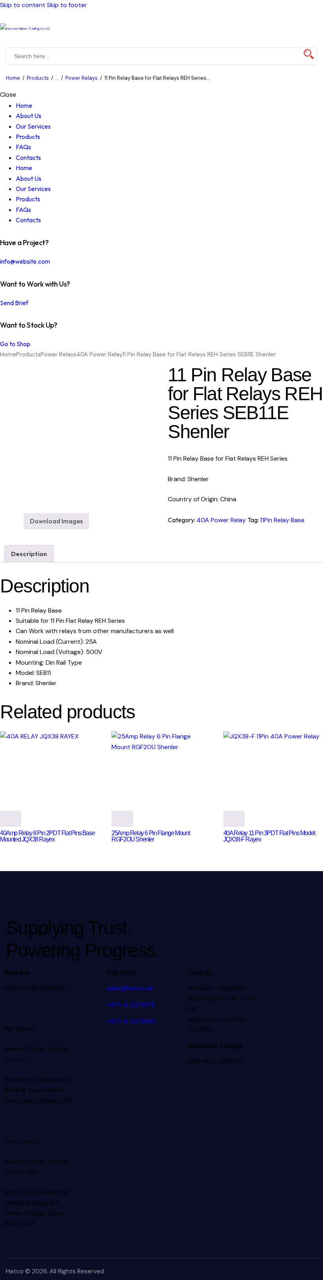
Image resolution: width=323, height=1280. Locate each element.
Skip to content (22, 5)
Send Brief (14, 303)
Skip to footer (67, 5)
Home (13, 78)
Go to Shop (15, 344)
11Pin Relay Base (282, 520)
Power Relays (81, 78)
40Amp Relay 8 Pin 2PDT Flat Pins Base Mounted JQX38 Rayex (47, 836)
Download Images (56, 521)
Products (38, 78)
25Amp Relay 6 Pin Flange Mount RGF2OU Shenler (150, 836)
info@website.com (25, 261)
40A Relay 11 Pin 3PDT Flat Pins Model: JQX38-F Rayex (269, 836)
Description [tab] (29, 554)
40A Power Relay (99, 354)
